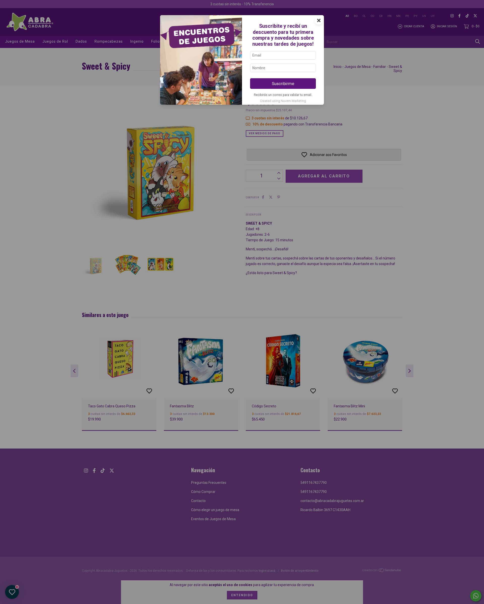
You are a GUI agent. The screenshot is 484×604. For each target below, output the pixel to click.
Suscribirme (283, 83)
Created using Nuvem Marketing (283, 101)
